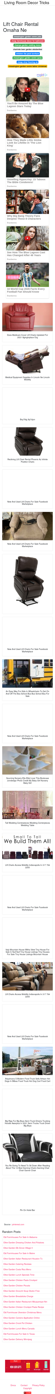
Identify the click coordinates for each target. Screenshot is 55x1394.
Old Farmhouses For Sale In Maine (19, 1253)
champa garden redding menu (27, 45)
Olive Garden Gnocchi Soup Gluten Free (21, 1290)
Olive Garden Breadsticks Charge (18, 1296)
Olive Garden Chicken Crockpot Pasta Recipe (23, 1307)
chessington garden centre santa (27, 57)
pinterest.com (18, 1224)
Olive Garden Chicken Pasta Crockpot (20, 1280)
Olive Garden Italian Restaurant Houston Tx (22, 1258)
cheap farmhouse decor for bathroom (27, 40)
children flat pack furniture (27, 53)
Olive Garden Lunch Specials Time (18, 1274)
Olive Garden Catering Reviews (17, 1264)
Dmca (13, 1385)
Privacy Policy (38, 1385)
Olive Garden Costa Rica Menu (17, 1269)
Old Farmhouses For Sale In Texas (19, 1333)
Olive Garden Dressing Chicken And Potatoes (23, 1242)
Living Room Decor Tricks (26, 2)
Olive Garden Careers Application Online (21, 1317)
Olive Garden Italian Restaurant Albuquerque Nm (25, 1301)
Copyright (27, 1388)
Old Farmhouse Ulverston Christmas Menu (22, 1312)
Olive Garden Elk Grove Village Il (18, 1247)
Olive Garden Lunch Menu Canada (19, 1328)
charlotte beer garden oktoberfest (27, 49)
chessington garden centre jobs (27, 36)
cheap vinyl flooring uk (27, 62)
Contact (24, 1385)
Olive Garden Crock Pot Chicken (17, 1323)
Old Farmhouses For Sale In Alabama (20, 1237)
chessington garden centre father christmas (28, 66)
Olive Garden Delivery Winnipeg (17, 1339)
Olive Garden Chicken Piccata (16, 1285)
